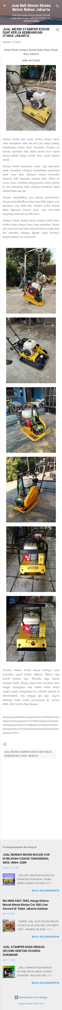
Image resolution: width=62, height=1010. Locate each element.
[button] (57, 30)
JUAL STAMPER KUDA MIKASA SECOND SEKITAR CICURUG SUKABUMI (24, 950)
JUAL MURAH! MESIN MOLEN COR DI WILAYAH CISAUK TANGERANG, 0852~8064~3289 (26, 858)
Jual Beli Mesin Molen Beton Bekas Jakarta (31, 7)
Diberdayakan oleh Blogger (33, 997)
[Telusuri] (57, 7)
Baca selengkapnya (45, 890)
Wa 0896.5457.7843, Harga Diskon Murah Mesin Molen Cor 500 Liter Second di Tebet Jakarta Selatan (26, 904)
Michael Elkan (38, 1004)
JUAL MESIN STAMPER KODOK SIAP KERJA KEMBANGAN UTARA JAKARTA (27, 753)
